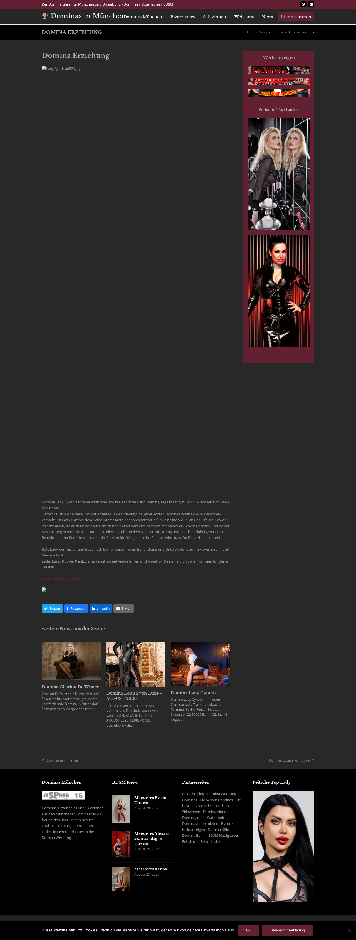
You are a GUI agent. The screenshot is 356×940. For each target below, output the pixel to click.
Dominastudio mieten (200, 823)
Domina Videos (215, 811)
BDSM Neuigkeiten (223, 835)
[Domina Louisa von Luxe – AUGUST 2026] (135, 664)
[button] (52, 608)
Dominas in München (88, 16)
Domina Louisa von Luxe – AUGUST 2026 (134, 696)
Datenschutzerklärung (287, 930)
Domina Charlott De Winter (70, 686)
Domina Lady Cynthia (61, 578)
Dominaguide (193, 817)
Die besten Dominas (216, 799)
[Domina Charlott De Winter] (71, 660)
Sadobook (215, 817)
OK (248, 930)
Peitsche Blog (193, 793)
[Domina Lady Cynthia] (200, 663)
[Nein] (349, 930)
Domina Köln (218, 829)
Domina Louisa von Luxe (289, 760)
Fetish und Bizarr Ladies (201, 841)
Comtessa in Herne (62, 760)
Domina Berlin (194, 835)
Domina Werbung (221, 793)
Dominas (189, 799)
